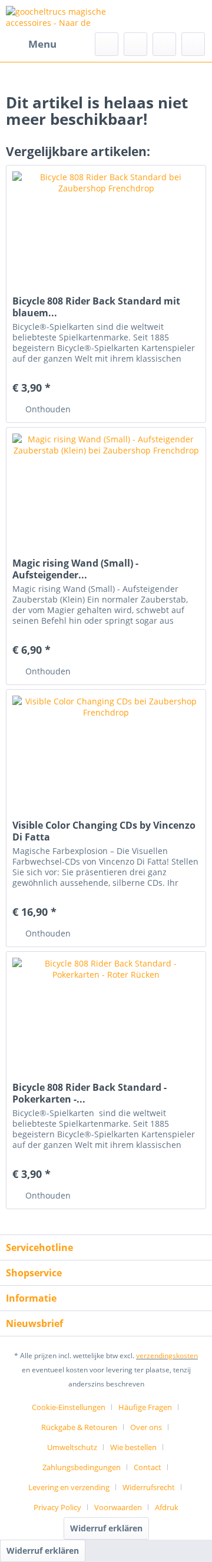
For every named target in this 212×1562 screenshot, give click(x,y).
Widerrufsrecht (148, 1487)
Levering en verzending (69, 1487)
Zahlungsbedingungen (81, 1467)
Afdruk (166, 1507)
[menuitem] (31, 44)
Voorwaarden (118, 1507)
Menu (42, 44)
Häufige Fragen (145, 1407)
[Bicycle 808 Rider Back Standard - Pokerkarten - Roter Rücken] (106, 1011)
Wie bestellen (133, 1447)
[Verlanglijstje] (135, 44)
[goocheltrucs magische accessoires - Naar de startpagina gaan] (56, 16)
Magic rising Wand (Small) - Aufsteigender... (75, 569)
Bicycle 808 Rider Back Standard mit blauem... (96, 307)
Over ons (146, 1427)
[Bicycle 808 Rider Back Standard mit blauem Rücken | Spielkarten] (106, 224)
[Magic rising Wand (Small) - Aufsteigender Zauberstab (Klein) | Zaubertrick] (106, 486)
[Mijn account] (164, 44)
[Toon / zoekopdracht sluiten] (106, 44)
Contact (147, 1467)
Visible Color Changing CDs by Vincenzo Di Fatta (104, 831)
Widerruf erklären (106, 1528)
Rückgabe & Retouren (79, 1427)
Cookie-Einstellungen (68, 1407)
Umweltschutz (72, 1447)
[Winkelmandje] (193, 44)
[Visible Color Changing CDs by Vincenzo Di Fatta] (106, 749)
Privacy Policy (57, 1507)
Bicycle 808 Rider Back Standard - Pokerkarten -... (89, 1093)
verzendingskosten (167, 1356)
